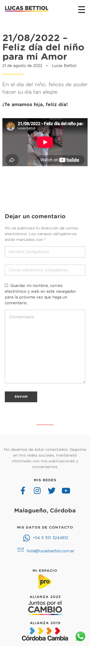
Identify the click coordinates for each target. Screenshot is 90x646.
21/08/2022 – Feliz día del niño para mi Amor (43, 48)
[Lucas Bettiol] (26, 8)
